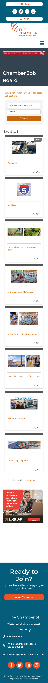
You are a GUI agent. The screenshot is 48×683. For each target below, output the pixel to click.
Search (25, 118)
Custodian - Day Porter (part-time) (23, 376)
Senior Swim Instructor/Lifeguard (23, 334)
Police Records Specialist (18, 418)
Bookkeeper (12, 205)
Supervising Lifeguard (17, 460)
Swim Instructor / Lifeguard (20, 292)
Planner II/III (13, 163)
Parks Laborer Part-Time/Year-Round (21, 249)
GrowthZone (29, 480)
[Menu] (42, 43)
